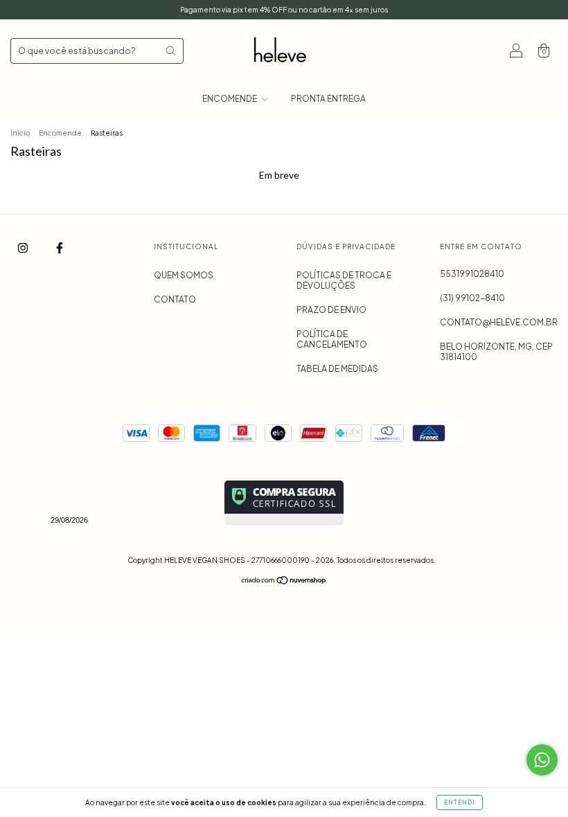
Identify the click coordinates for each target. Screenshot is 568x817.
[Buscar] (170, 50)
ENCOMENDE (230, 98)
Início (20, 133)
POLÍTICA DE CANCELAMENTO (331, 339)
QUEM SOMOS (183, 275)
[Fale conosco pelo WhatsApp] (542, 759)
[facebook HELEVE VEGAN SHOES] (59, 247)
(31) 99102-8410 (472, 298)
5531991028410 (472, 274)
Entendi (459, 802)
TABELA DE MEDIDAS (337, 368)
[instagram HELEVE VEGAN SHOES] (23, 247)
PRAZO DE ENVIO (331, 310)
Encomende (60, 133)
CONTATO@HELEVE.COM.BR (499, 322)
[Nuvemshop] (284, 582)
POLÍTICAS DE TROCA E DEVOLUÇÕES (343, 280)
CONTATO (175, 299)
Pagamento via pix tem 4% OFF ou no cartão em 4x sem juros (284, 10)
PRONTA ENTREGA (328, 98)
